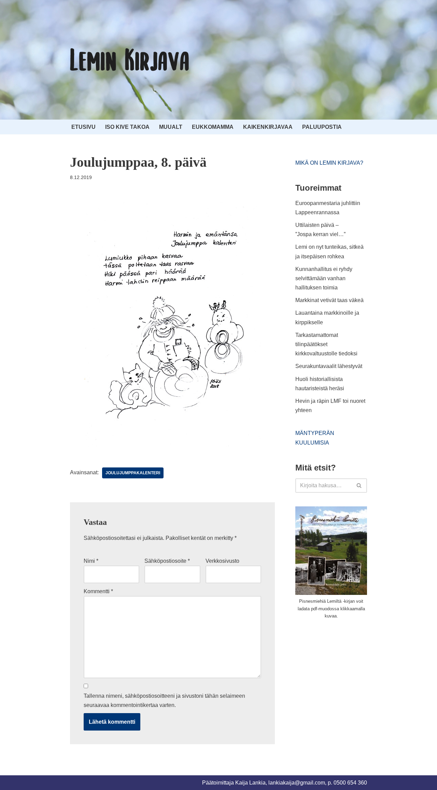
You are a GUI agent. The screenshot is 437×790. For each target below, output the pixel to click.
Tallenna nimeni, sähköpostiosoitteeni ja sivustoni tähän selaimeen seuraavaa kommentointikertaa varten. (164, 700)
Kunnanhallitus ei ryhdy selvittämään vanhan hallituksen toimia (323, 278)
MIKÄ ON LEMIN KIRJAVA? (329, 163)
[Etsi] (359, 485)
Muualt (170, 127)
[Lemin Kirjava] (129, 59)
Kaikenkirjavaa (268, 127)
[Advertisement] (346, 676)
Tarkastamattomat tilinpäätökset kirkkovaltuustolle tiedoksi (326, 344)
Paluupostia (322, 127)
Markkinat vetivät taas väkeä (329, 300)
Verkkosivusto (222, 561)
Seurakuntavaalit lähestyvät (328, 366)
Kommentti (98, 591)
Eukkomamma (213, 127)
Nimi (91, 561)
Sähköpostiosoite (167, 561)
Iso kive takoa (127, 127)
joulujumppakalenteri (132, 473)
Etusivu (83, 127)
